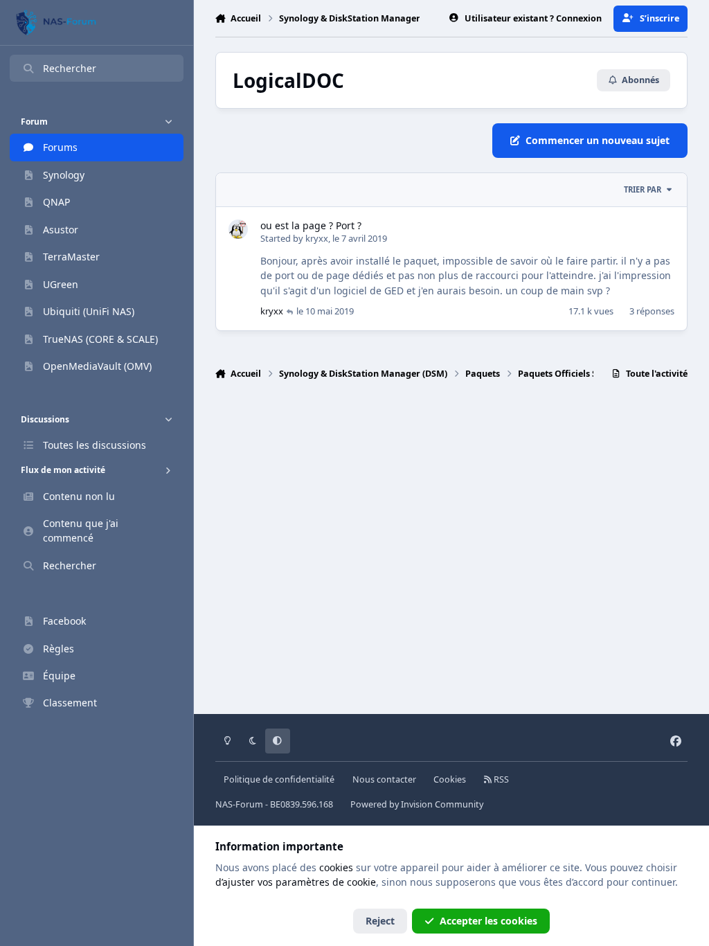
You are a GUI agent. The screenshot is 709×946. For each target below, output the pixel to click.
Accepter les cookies (488, 920)
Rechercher (69, 68)
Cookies (449, 779)
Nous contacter (384, 779)
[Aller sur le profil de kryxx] (238, 229)
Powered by (416, 804)
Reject (380, 920)
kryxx (316, 238)
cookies (336, 867)
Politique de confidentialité (279, 779)
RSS (500, 779)
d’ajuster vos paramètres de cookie (295, 882)
